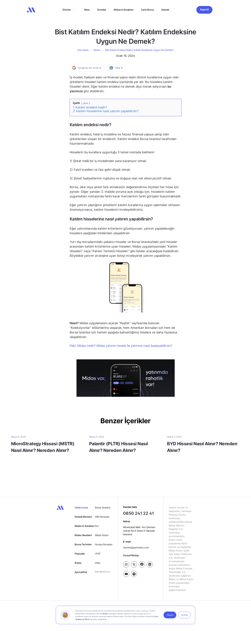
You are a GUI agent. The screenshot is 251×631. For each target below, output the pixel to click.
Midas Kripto (101, 535)
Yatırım (96, 49)
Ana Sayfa (82, 49)
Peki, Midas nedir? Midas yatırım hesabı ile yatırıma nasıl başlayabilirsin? (121, 345)
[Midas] (31, 9)
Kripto (78, 562)
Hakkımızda (81, 507)
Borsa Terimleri (83, 544)
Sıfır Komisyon (102, 572)
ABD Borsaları (102, 516)
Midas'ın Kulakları (84, 525)
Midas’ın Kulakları (124, 9)
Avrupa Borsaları (103, 544)
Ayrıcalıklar (81, 572)
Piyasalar (80, 553)
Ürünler (66, 9)
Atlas (87, 9)
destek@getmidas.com (136, 547)
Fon (97, 525)
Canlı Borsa (147, 9)
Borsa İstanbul (102, 507)
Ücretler (101, 9)
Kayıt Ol (204, 9)
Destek (165, 9)
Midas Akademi (83, 535)
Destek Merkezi (83, 516)
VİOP (97, 553)
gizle (85, 103)
